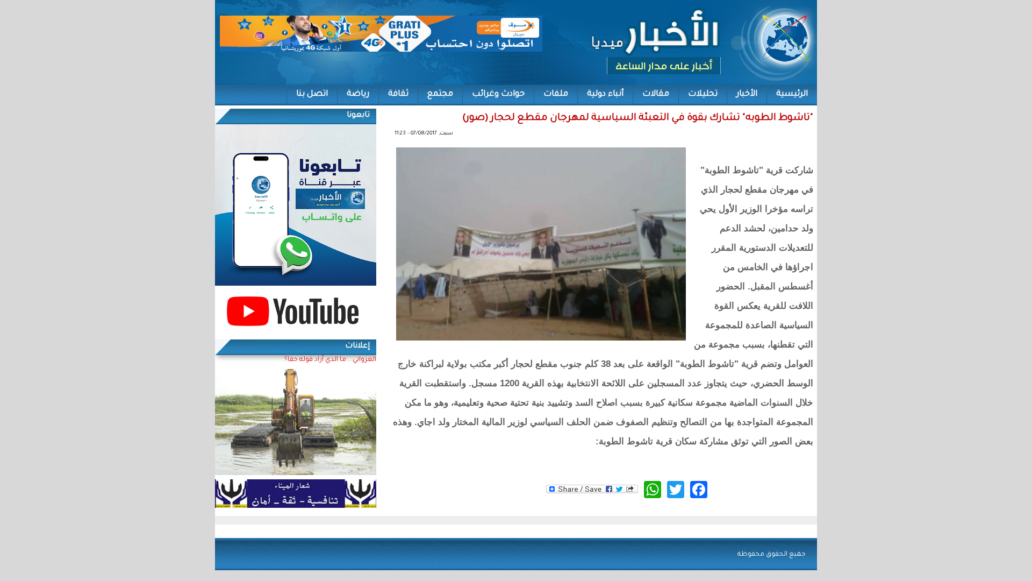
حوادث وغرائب (498, 94)
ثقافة (398, 94)
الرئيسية (792, 94)
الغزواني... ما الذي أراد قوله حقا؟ (330, 360)
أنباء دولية (605, 94)
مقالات (655, 94)
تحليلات (703, 94)
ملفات (555, 94)
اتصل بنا (312, 94)
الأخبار (746, 94)
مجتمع (440, 94)
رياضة (358, 94)
